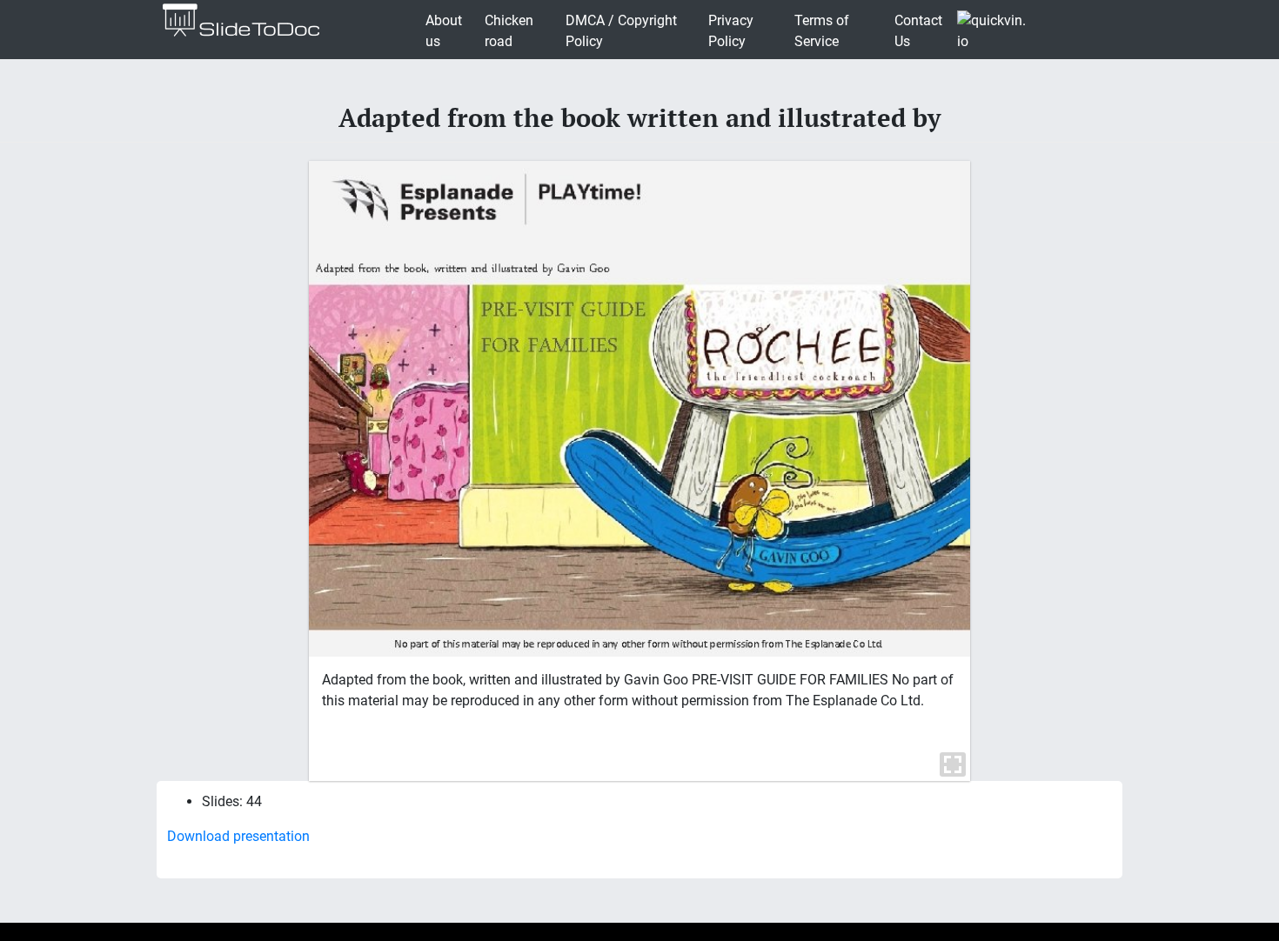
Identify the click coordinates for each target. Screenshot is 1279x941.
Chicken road (509, 31)
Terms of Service (821, 31)
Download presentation (238, 836)
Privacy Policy (730, 31)
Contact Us (918, 31)
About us (443, 31)
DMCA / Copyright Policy (621, 31)
